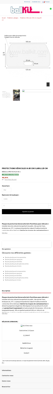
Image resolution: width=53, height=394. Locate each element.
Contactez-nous (36, 2)
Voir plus (4, 233)
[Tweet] (5, 237)
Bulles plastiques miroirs (13, 280)
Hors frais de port (10, 180)
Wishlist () (27, 2)
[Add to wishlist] (26, 217)
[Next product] (50, 19)
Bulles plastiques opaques (13, 273)
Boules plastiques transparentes (15, 257)
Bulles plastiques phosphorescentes (16, 278)
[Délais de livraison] (5, 244)
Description (6, 291)
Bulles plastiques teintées (13, 276)
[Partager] (3, 237)
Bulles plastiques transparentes (15, 271)
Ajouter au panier (28, 212)
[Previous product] (48, 19)
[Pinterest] (7, 237)
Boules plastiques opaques (13, 259)
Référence (5, 172)
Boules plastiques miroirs (13, 266)
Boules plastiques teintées (13, 262)
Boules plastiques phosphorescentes (17, 264)
